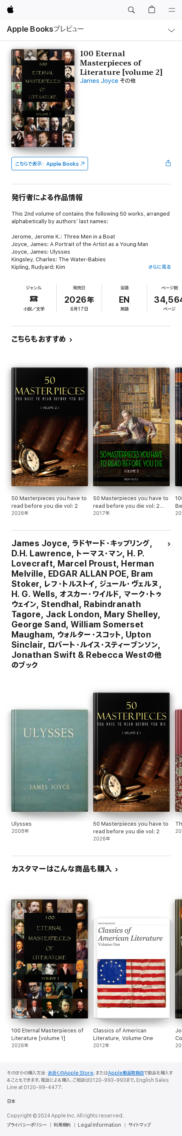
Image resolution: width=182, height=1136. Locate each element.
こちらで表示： (47, 164)
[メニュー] (172, 10)
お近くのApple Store (71, 1073)
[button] (131, 10)
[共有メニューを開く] (168, 163)
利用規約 (62, 1125)
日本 (11, 1101)
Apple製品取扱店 (126, 1073)
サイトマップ (139, 1125)
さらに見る (159, 267)
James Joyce (99, 81)
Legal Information (99, 1125)
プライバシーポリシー (27, 1125)
